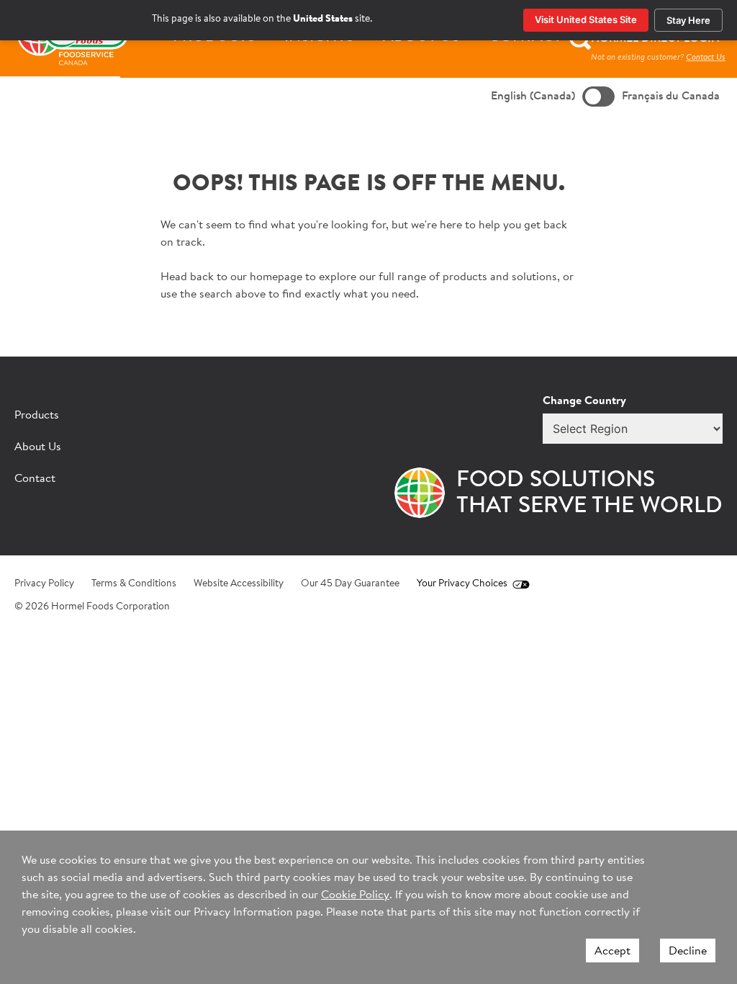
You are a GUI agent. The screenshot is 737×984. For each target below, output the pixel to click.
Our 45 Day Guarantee (350, 584)
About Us (37, 447)
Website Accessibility (239, 584)
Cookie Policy (355, 895)
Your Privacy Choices (462, 584)
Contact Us (705, 57)
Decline (688, 951)
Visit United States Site (586, 19)
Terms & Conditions (133, 584)
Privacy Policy (44, 584)
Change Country (584, 401)
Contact (34, 479)
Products (36, 415)
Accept (612, 951)
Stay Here (688, 20)
